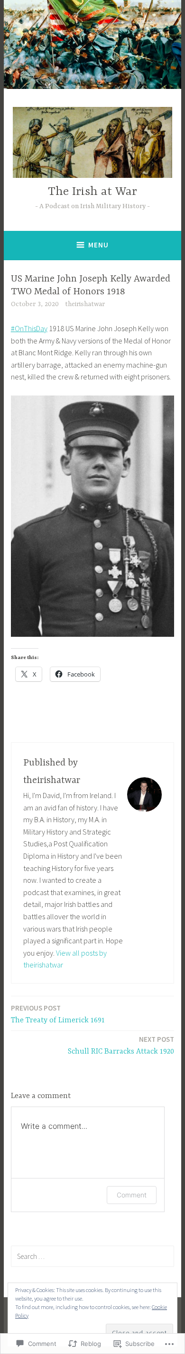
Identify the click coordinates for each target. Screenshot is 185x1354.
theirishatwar (85, 304)
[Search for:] (92, 1256)
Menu (98, 244)
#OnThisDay (29, 328)
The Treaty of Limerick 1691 (58, 1014)
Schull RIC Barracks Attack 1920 (121, 1045)
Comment (132, 1195)
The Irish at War (92, 192)
